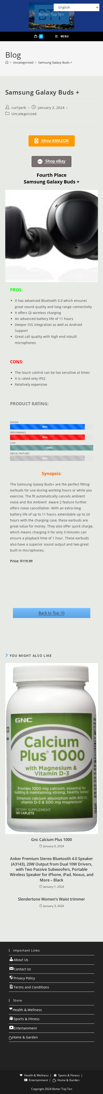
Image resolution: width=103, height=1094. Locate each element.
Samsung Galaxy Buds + (55, 62)
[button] (52, 141)
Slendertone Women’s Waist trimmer (51, 899)
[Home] (6, 62)
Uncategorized (24, 113)
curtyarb (18, 107)
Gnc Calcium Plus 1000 (51, 839)
